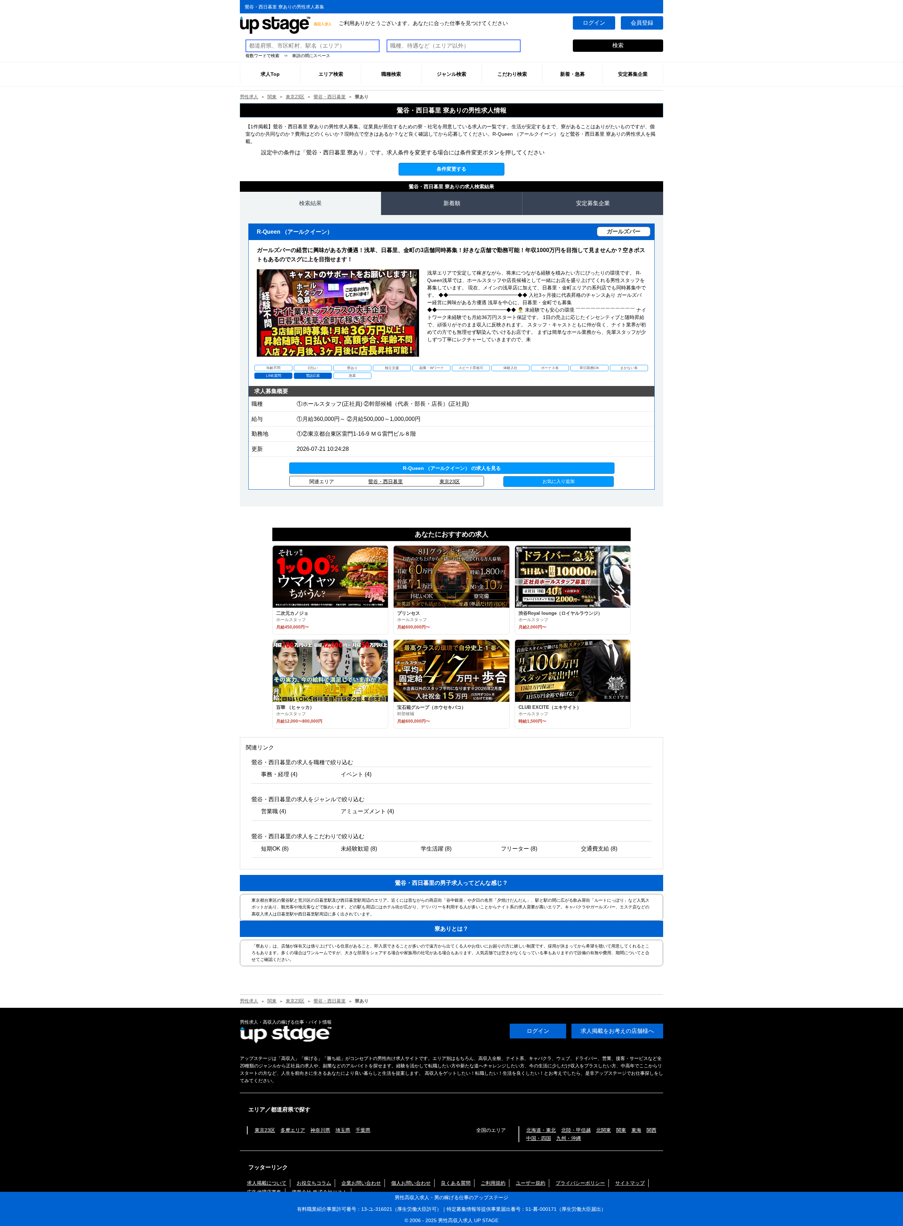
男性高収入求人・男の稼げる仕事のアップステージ (451, 1197)
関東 (272, 96)
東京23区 (295, 96)
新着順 (451, 203)
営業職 (269, 811)
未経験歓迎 (355, 849)
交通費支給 (595, 849)
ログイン (594, 23)
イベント (352, 774)
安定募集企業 (593, 203)
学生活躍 (432, 849)
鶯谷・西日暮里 (330, 96)
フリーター (515, 849)
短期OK (270, 849)
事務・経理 (275, 774)
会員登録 (642, 23)
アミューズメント (363, 811)
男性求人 (249, 96)
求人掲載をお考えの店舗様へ (617, 1031)
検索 (618, 45)
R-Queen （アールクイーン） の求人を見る (452, 468)
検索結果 (310, 203)
